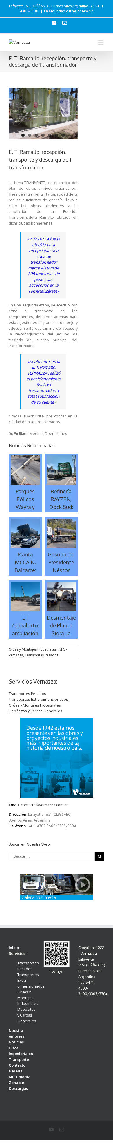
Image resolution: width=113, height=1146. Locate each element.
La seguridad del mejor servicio (68, 11)
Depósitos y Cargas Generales (35, 711)
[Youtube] (54, 23)
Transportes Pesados (41, 655)
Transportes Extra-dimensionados (38, 699)
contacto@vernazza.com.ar (44, 804)
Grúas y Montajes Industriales (32, 649)
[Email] (64, 23)
